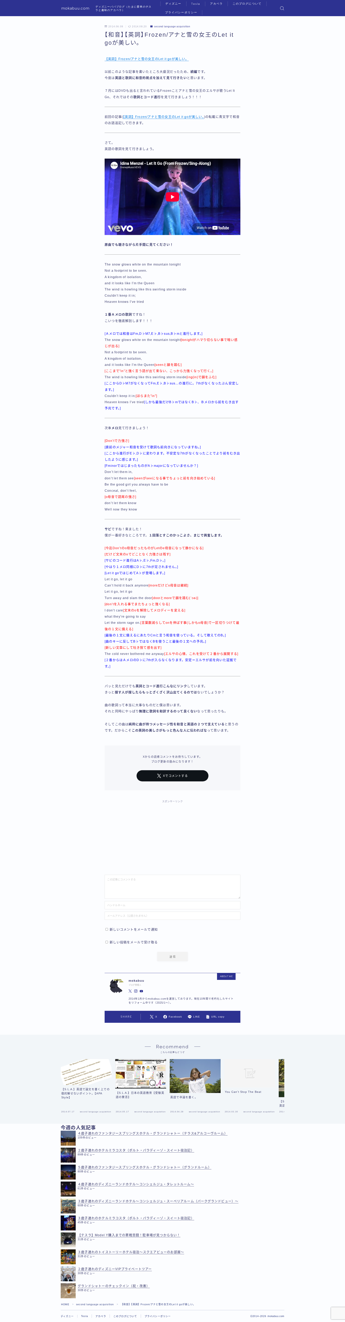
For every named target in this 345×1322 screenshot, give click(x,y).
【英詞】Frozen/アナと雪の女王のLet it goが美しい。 (147, 59)
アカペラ (216, 3)
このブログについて (247, 3)
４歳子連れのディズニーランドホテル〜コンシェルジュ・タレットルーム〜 (136, 1184)
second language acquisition (172, 26)
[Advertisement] (172, 835)
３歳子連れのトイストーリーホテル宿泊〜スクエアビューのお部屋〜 (131, 1252)
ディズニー (173, 3)
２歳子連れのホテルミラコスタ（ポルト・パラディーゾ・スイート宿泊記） (136, 1150)
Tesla (195, 4)
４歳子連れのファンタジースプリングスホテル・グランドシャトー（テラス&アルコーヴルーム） (153, 1133)
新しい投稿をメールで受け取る (134, 942)
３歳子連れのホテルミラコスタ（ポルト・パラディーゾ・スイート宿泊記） (136, 1218)
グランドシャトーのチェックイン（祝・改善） (114, 1286)
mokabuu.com (75, 8)
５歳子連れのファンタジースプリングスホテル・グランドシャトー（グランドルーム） (144, 1167)
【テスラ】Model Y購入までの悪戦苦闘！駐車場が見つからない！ (129, 1235)
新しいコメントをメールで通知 (134, 929)
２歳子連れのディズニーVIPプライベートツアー (115, 1269)
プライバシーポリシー (181, 12)
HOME (65, 1304)
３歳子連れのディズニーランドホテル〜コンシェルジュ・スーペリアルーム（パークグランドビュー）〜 (158, 1201)
